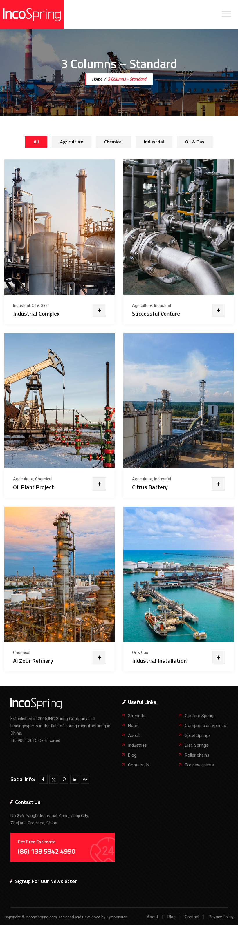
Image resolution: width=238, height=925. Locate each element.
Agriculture (71, 141)
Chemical (113, 141)
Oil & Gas (194, 141)
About (134, 735)
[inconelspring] (32, 14)
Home (96, 79)
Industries (137, 745)
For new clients (199, 765)
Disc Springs (196, 745)
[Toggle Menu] (226, 14)
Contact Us (138, 765)
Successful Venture (156, 313)
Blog (132, 755)
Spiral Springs (198, 735)
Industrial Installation (159, 660)
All (36, 141)
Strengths (137, 715)
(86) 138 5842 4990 (46, 851)
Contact (192, 917)
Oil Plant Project (33, 487)
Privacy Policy (221, 917)
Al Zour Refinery (33, 660)
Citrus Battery (150, 487)
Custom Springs (200, 715)
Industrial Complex (36, 313)
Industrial (154, 141)
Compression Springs (205, 725)
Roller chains (197, 755)
